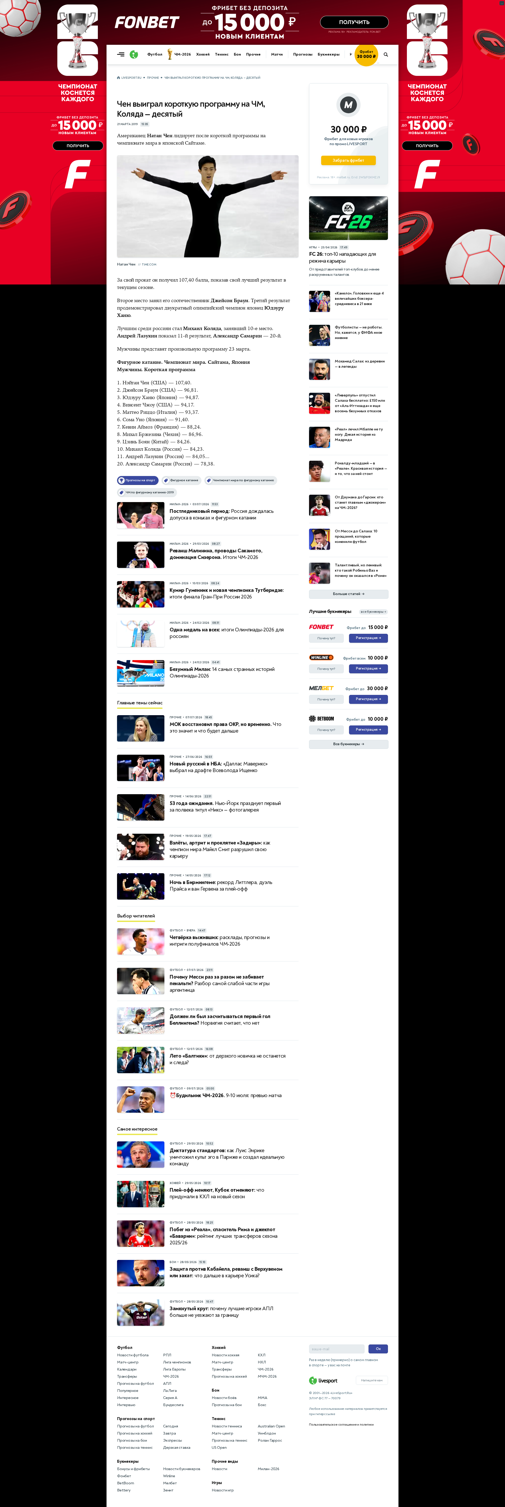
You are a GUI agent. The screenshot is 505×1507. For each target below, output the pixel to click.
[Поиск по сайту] (388, 54)
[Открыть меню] (122, 54)
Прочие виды (225, 1461)
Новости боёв (224, 1397)
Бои (237, 54)
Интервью (126, 1404)
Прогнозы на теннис (134, 1447)
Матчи (277, 54)
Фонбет (124, 1476)
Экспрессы (172, 1440)
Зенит (168, 1490)
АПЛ (167, 1383)
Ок (378, 1349)
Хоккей (203, 54)
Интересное (128, 1397)
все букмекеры (373, 612)
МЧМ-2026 (267, 1376)
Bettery (123, 1490)
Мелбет (170, 1483)
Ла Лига (170, 1390)
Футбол (154, 54)
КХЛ (261, 1355)
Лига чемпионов (177, 1362)
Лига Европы (174, 1369)
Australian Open (271, 1426)
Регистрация (368, 638)
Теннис (221, 54)
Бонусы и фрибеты (133, 1468)
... (378, 62)
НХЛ (262, 1362)
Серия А (170, 1397)
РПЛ (167, 1355)
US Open (219, 1447)
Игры (217, 1482)
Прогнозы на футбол (135, 1383)
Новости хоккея (225, 1355)
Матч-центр (128, 1362)
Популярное (127, 1390)
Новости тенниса (227, 1426)
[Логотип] (134, 54)
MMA (262, 1397)
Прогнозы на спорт (136, 1418)
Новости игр (223, 1490)
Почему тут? (326, 638)
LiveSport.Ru (131, 78)
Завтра (169, 1433)
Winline (169, 1476)
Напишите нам (372, 1380)
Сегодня (170, 1426)
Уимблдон (267, 1433)
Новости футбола (133, 1355)
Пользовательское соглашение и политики (341, 1424)
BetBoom (125, 1483)
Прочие (253, 54)
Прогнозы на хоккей (134, 1433)
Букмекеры (328, 54)
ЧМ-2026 (182, 54)
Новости (219, 1468)
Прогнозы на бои (132, 1440)
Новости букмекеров (181, 1468)
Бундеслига (173, 1404)
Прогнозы (302, 54)
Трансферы (127, 1376)
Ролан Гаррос (270, 1440)
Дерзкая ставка (176, 1447)
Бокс (262, 1404)
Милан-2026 (268, 1468)
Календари (127, 1369)
